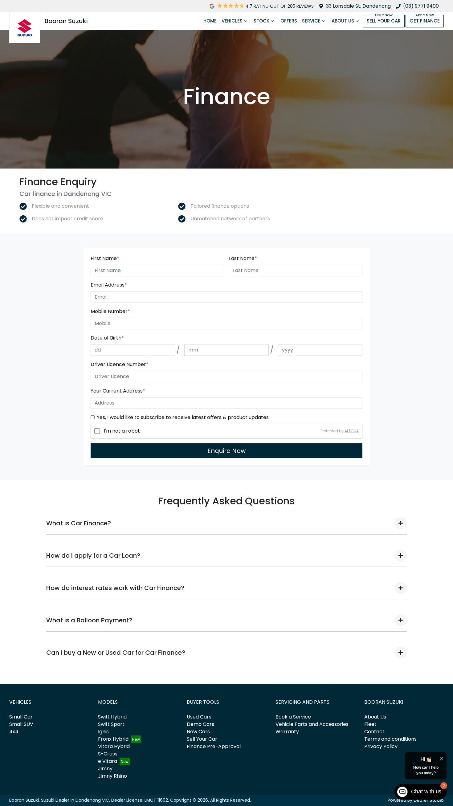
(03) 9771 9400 (421, 6)
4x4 (13, 731)
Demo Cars (200, 724)
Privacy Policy (381, 746)
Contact (374, 731)
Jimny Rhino (112, 776)
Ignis (103, 731)
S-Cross (107, 753)
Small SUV (21, 724)
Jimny (105, 768)
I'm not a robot (122, 430)
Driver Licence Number (120, 364)
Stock (261, 21)
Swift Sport (111, 724)
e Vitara (107, 761)
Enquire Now (226, 450)
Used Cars (199, 716)
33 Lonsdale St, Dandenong (358, 6)
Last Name (243, 258)
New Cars (198, 731)
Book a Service (293, 716)
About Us (343, 21)
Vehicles (232, 21)
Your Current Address (118, 390)
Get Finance (425, 21)
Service (311, 21)
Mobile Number (110, 311)
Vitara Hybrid (114, 746)
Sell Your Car (384, 21)
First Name (105, 258)
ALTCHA (352, 431)
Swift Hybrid (112, 716)
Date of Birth (107, 337)
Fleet (370, 724)
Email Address (109, 284)
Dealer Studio (429, 800)
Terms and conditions (390, 739)
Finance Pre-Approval (214, 746)
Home (210, 21)
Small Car (21, 716)
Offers (288, 21)
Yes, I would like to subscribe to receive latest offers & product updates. (183, 417)
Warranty (287, 731)
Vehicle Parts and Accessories (312, 724)
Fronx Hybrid (113, 739)
